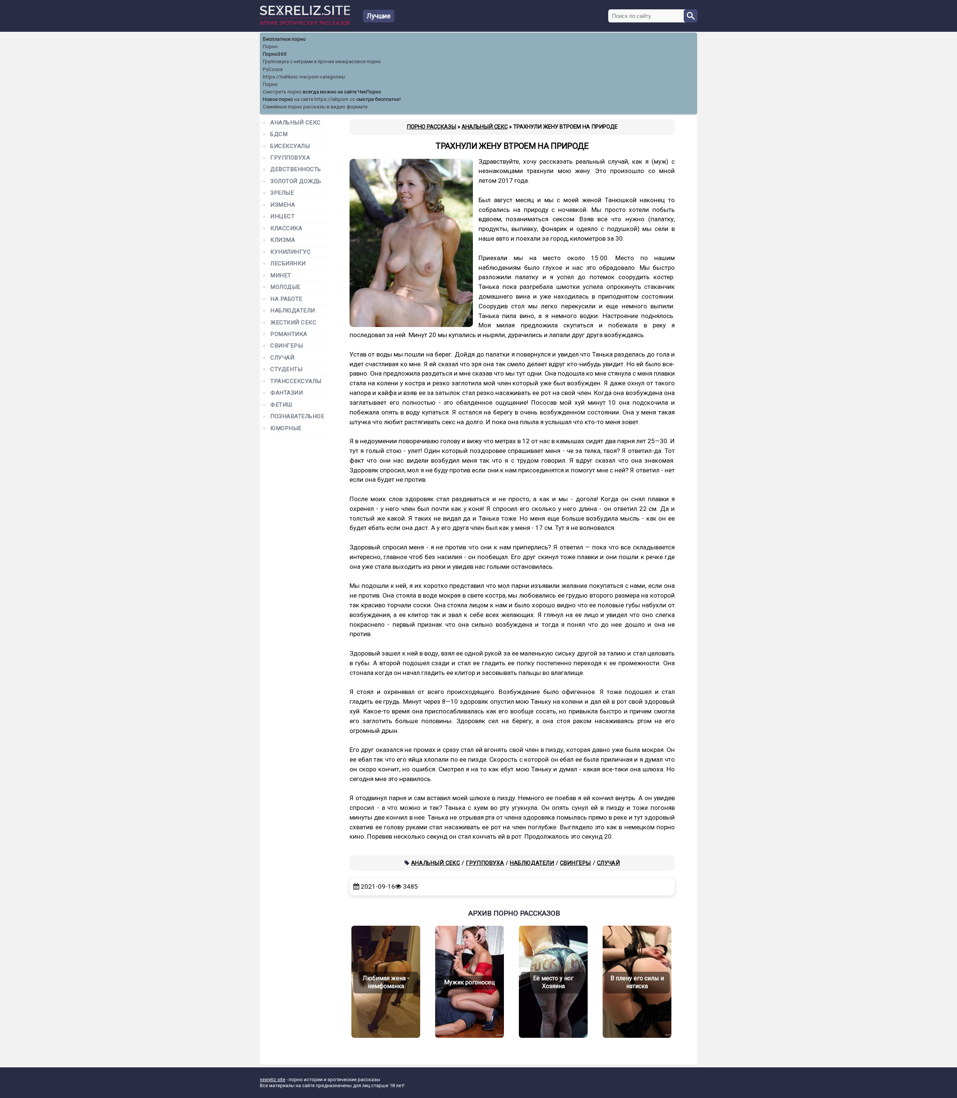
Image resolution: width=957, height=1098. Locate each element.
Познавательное (297, 416)
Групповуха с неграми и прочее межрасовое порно (322, 61)
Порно (270, 46)
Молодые (285, 287)
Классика (286, 228)
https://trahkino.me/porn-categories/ (304, 77)
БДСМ (278, 134)
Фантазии (286, 393)
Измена (282, 205)
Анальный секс (435, 863)
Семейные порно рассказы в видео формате (315, 107)
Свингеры (575, 863)
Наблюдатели (532, 863)
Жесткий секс (293, 323)
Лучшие (379, 16)
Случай (608, 863)
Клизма (282, 240)
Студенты (286, 369)
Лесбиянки (288, 263)
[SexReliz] (305, 23)
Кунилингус (290, 252)
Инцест (282, 216)
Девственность (295, 169)
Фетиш (281, 405)
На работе (286, 299)
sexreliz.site (272, 1079)
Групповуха (485, 863)
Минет (280, 275)
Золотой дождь (295, 181)
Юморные (286, 428)
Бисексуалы (290, 146)
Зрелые (282, 193)
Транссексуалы (295, 381)
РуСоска (273, 69)
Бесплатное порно (284, 39)
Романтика (288, 334)
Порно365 (275, 54)
